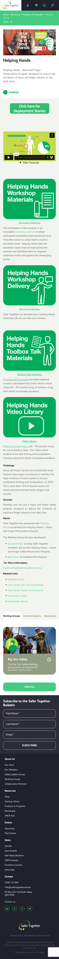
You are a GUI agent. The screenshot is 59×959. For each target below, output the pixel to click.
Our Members (11, 769)
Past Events (10, 833)
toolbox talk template (16, 379)
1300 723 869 (12, 882)
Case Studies (11, 850)
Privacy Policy (16, 935)
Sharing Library (12, 801)
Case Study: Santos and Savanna (25, 590)
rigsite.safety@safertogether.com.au (22, 567)
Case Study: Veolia (18, 601)
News (8, 840)
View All (29, 686)
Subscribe (29, 745)
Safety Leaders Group (15, 774)
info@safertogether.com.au (18, 887)
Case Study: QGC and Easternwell (26, 584)
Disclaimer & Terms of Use (36, 935)
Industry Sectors (32, 615)
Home (6, 14)
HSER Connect (11, 860)
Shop (7, 796)
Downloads (50, 615)
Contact (9, 876)
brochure (14, 556)
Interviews (10, 869)
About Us (10, 759)
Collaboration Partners (16, 783)
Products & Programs (32, 14)
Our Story (9, 764)
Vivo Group (39, 952)
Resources (15, 14)
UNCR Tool (10, 815)
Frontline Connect (13, 865)
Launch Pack (16, 543)
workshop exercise (25, 231)
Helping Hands (16, 579)
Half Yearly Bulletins (14, 855)
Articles (8, 846)
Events (8, 822)
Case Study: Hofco (17, 595)
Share (6, 21)
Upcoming (9, 828)
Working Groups (11, 615)
